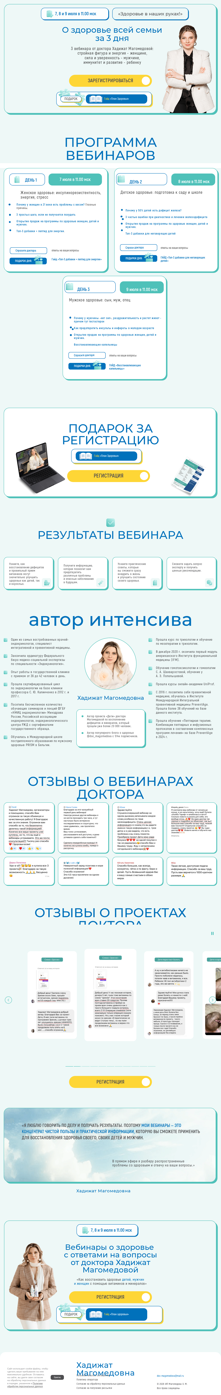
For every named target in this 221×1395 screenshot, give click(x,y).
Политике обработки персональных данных (25, 1385)
